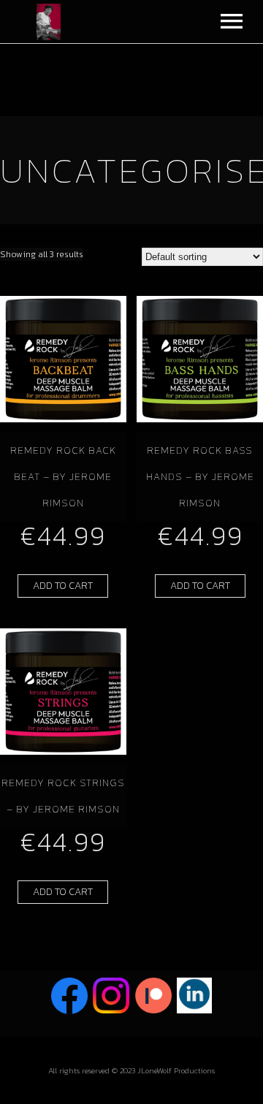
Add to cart (63, 585)
